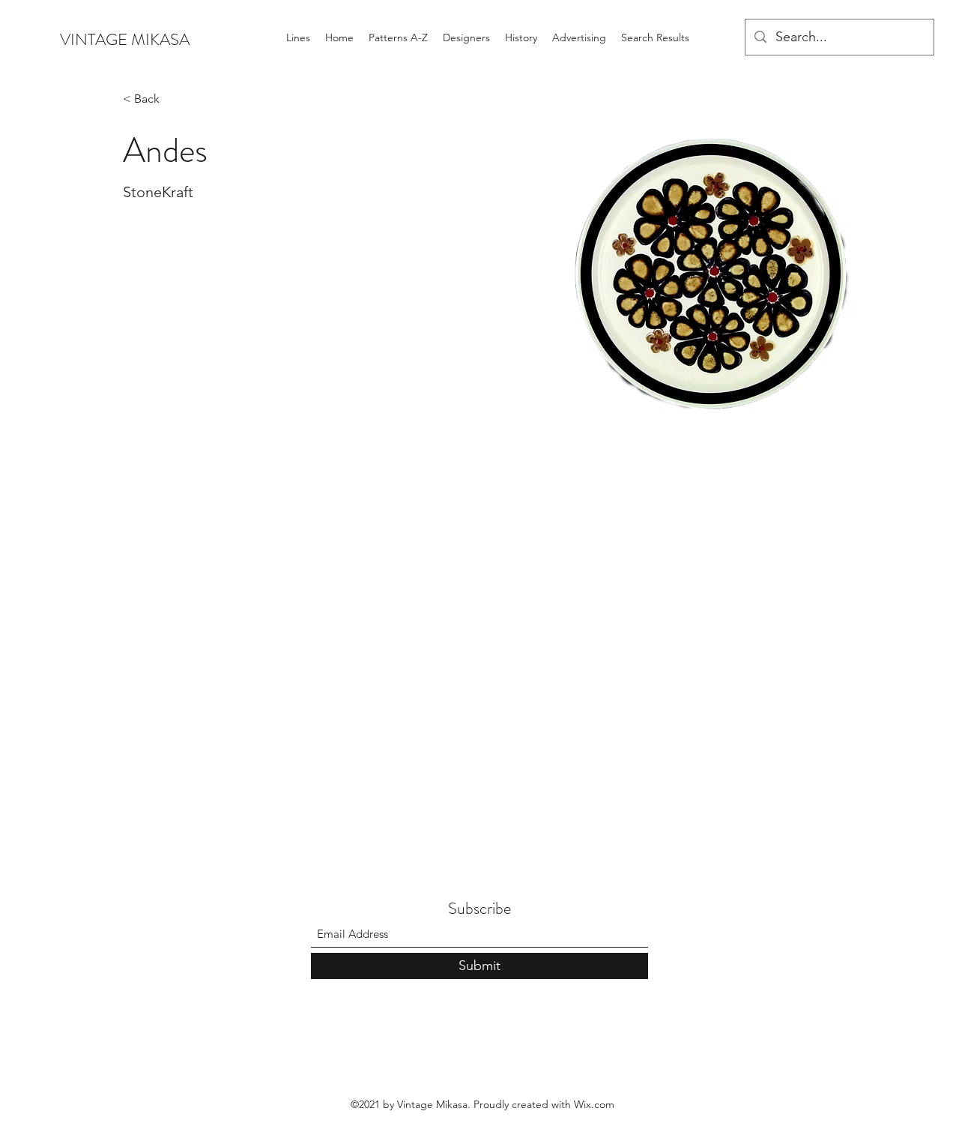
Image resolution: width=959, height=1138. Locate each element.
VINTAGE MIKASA (125, 39)
